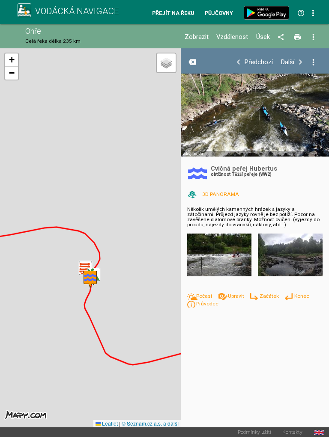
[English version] (319, 432)
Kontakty (292, 432)
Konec (301, 296)
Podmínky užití (254, 432)
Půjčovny (219, 13)
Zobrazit (197, 37)
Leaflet (109, 423)
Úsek (263, 37)
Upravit (236, 296)
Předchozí (259, 62)
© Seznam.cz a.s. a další (150, 423)
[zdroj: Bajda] (255, 120)
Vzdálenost (232, 37)
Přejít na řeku (173, 13)
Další (287, 62)
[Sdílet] (282, 37)
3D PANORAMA (220, 194)
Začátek (270, 296)
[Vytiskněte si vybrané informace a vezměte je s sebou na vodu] (298, 37)
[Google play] (268, 13)
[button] (90, 279)
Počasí (204, 296)
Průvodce (207, 304)
